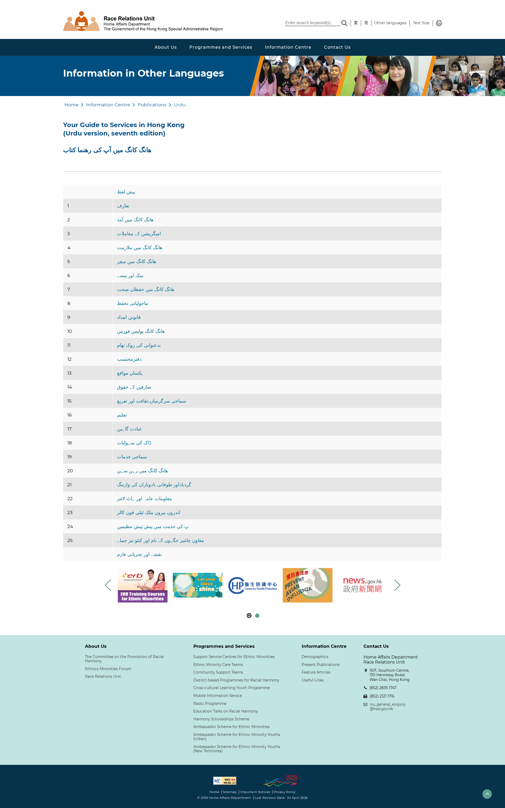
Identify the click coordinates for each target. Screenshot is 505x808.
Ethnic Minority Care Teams (218, 665)
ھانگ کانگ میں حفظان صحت (145, 289)
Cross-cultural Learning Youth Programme (231, 688)
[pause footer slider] (249, 615)
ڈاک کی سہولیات (134, 442)
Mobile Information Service (217, 696)
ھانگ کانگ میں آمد (135, 219)
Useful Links (313, 680)
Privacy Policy (285, 792)
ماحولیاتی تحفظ (132, 303)
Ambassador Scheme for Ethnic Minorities (231, 727)
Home (71, 104)
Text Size (421, 23)
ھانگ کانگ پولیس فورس (141, 331)
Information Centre (288, 47)
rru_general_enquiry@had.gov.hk (387, 706)
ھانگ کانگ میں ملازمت (140, 247)
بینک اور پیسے (130, 275)
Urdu (179, 104)
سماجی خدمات (132, 456)
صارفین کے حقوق (134, 387)
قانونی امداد (129, 317)
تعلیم (122, 415)
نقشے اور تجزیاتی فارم (139, 554)
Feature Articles (316, 672)
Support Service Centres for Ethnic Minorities (234, 657)
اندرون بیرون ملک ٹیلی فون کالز (148, 512)
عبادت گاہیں (129, 428)
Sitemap (230, 792)
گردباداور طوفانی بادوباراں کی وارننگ (154, 484)
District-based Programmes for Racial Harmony (236, 680)
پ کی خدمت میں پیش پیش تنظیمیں (153, 526)
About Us (166, 47)
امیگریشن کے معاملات (139, 233)
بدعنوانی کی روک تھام (139, 345)
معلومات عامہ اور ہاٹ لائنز (144, 498)
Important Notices (255, 792)
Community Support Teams (218, 672)
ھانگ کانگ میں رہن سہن (142, 470)
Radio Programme (209, 703)
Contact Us (337, 47)
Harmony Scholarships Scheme (221, 719)
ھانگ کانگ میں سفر (136, 261)
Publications (152, 104)
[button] (397, 585)
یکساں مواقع (130, 373)
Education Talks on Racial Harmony (225, 711)
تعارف (123, 205)
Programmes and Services (220, 47)
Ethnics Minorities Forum (108, 669)
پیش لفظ (126, 191)
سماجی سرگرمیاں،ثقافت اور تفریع (151, 401)
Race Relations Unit (103, 676)
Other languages (390, 23)
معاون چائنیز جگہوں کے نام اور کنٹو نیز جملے (160, 540)
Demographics (315, 657)
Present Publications (321, 665)
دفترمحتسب (129, 359)
